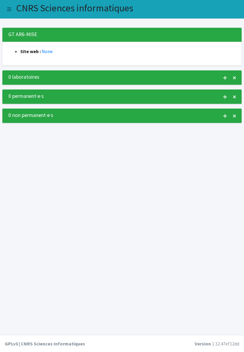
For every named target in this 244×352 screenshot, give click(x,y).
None (47, 51)
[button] (9, 9)
